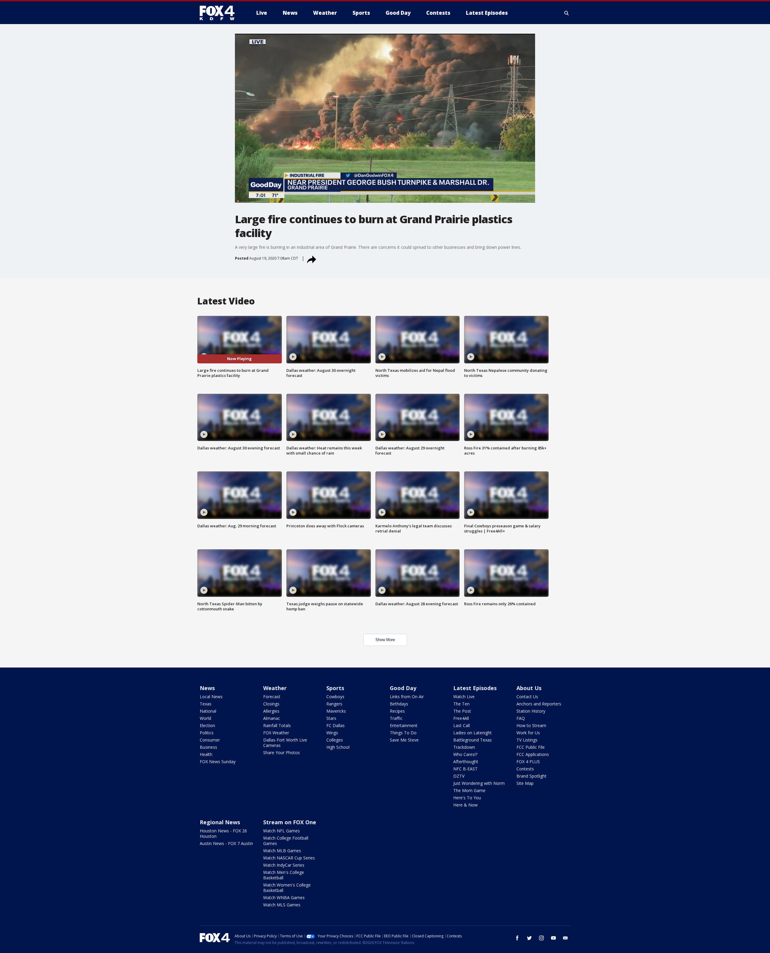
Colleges (334, 740)
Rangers (334, 704)
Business (208, 747)
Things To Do (403, 733)
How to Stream (531, 725)
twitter (529, 938)
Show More (385, 639)
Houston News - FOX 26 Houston (223, 833)
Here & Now (465, 805)
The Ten (461, 704)
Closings (271, 704)
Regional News (220, 822)
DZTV (458, 776)
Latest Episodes (475, 688)
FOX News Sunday (218, 761)
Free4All (461, 718)
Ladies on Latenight (472, 733)
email (565, 938)
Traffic (396, 718)
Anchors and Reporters (538, 704)
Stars (331, 718)
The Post (462, 711)
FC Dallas (335, 725)
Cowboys (335, 696)
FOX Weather (276, 733)
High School (338, 747)
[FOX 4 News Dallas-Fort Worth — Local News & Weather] (219, 13)
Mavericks (336, 711)
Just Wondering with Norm (479, 783)
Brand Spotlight (531, 776)
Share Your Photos (281, 752)
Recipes (397, 711)
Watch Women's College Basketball (287, 887)
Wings (332, 733)
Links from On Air (407, 696)
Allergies (271, 711)
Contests (525, 769)
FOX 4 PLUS (528, 761)
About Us (528, 688)
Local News (211, 696)
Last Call (461, 725)
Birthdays (399, 704)
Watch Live (464, 696)
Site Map (525, 783)
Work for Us (528, 733)
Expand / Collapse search (566, 12)
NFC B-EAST (465, 769)
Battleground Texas (472, 740)
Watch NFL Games (281, 831)
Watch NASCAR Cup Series (289, 858)
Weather (275, 688)
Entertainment (403, 725)
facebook (517, 938)
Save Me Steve (404, 740)
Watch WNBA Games (284, 897)
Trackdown (464, 747)
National (208, 711)
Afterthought (465, 761)
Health (206, 754)
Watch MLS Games (281, 905)
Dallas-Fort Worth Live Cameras (285, 742)
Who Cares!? (465, 754)
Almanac (271, 718)
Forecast (271, 696)
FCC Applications (532, 754)
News (207, 688)
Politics (207, 733)
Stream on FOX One (289, 822)
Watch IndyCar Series (283, 865)
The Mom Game (469, 790)
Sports (335, 688)
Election (207, 725)
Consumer (210, 740)
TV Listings (526, 740)
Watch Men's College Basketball (283, 875)
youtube (553, 938)
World (205, 718)
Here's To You (467, 797)
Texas (205, 704)
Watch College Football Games (285, 840)
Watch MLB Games (282, 850)
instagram (541, 938)
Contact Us (527, 696)
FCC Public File (530, 747)
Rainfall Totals (277, 725)
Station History (530, 711)
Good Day (403, 688)
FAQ (520, 718)
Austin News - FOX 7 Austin (226, 843)
